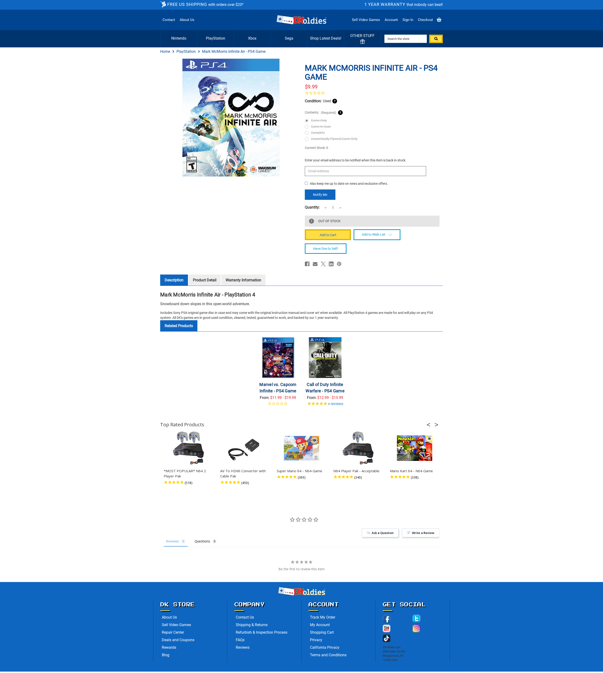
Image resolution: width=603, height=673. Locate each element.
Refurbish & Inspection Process (261, 632)
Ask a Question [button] (383, 533)
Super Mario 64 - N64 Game (299, 470)
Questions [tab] (202, 541)
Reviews (242, 647)
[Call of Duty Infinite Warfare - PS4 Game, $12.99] (325, 357)
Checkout (425, 20)
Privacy (316, 640)
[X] (323, 264)
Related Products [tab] (179, 326)
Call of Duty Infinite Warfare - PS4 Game (325, 387)
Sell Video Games (366, 20)
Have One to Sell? (325, 248)
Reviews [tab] (172, 541)
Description (174, 280)
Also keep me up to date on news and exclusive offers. (349, 183)
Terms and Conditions (328, 655)
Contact (169, 20)
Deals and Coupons (178, 640)
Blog (165, 655)
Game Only (319, 120)
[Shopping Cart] (439, 20)
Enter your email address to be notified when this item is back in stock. (355, 160)
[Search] (436, 39)
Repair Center (173, 632)
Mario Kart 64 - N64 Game (411, 470)
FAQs (240, 640)
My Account (320, 625)
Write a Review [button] (423, 533)
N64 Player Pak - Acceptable (356, 470)
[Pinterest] (339, 264)
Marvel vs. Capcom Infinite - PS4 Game (277, 387)
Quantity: (312, 207)
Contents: (320, 113)
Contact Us (245, 617)
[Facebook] (307, 264)
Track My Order (322, 617)
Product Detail (204, 280)
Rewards (169, 647)
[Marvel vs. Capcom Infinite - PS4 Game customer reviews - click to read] (278, 405)
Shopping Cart (322, 632)
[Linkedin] (331, 264)
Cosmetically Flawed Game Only (334, 139)
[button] (429, 424)
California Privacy (324, 647)
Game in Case (321, 126)
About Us (187, 20)
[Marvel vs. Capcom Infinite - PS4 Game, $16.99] (278, 357)
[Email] (315, 264)
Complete (318, 133)
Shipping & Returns (252, 625)
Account (391, 20)
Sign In (408, 20)
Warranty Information (243, 280)
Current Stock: (316, 148)
